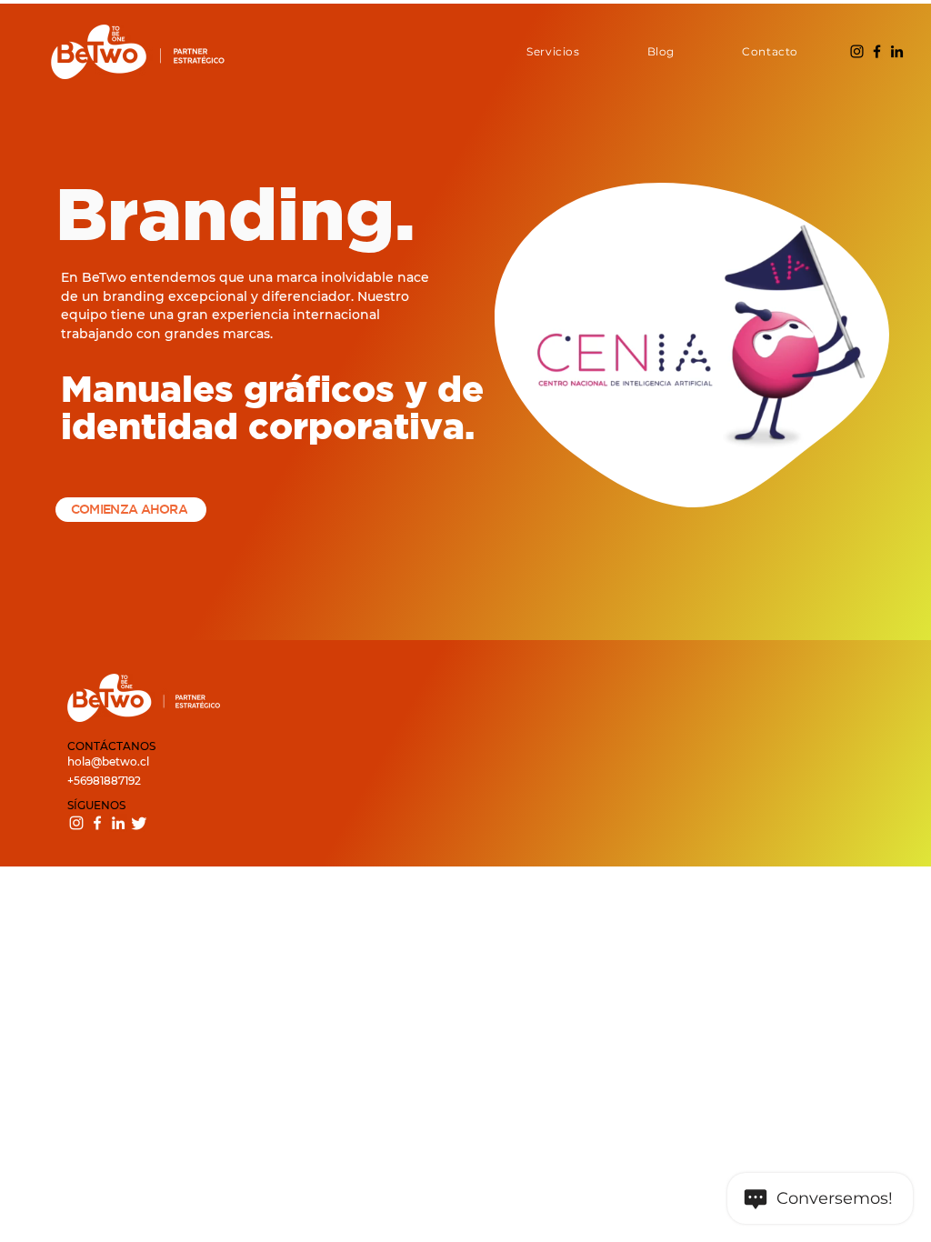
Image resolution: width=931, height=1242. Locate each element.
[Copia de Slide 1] (247, 435)
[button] (528, 51)
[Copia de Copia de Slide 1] (270, 435)
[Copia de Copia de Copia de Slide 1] (292, 435)
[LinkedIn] (897, 51)
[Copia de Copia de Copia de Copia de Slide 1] (338, 435)
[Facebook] (877, 51)
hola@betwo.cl (108, 761)
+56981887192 (104, 780)
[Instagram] (857, 51)
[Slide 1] (224, 435)
